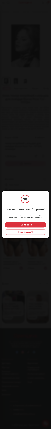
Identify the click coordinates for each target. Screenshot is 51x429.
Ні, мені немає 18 (25, 232)
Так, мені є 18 (25, 224)
